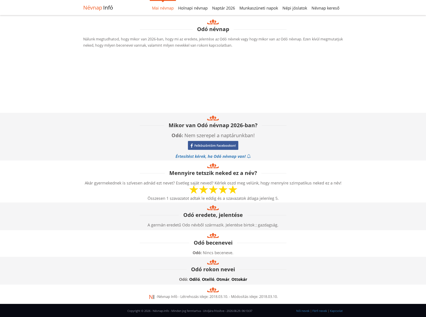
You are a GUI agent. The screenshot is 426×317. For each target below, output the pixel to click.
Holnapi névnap (193, 8)
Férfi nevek (319, 311)
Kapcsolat (336, 311)
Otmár (222, 279)
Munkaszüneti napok (258, 8)
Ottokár (239, 279)
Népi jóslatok (294, 8)
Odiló (194, 279)
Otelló (208, 279)
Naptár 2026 (223, 8)
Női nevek (303, 311)
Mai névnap (163, 8)
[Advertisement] (213, 82)
